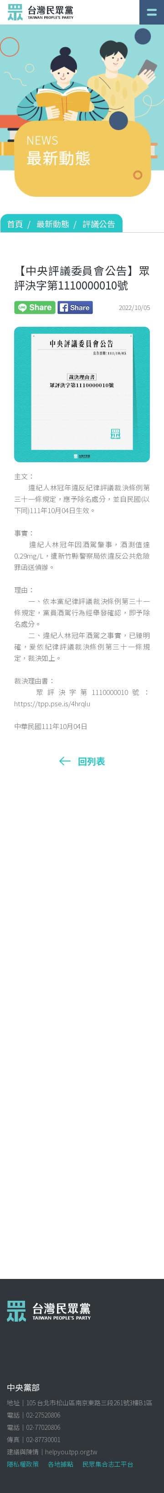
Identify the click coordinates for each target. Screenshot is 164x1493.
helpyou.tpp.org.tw (71, 1451)
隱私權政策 (23, 1463)
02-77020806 (43, 1427)
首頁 (15, 224)
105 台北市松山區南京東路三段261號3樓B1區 (89, 1402)
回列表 (91, 761)
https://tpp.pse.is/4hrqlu (52, 703)
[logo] (40, 12)
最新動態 (52, 224)
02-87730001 (43, 1439)
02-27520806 (43, 1414)
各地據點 (60, 1463)
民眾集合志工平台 (107, 1463)
